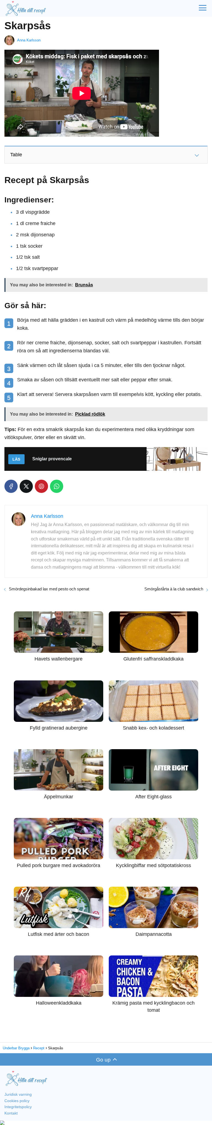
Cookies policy (17, 1100)
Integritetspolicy (18, 1107)
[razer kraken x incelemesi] (106, 1123)
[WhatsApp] (56, 486)
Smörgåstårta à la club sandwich (173, 589)
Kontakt (11, 1113)
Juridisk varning (18, 1094)
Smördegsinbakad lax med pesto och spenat (49, 589)
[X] (26, 486)
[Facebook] (11, 486)
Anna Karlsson (29, 40)
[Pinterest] (41, 486)
